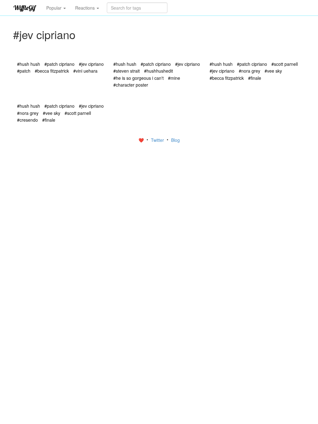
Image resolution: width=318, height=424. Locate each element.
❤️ (142, 140)
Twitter (158, 140)
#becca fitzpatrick (52, 71)
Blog (175, 140)
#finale (254, 78)
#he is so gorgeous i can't (138, 78)
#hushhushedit (158, 71)
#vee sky (273, 71)
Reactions (85, 8)
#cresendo (27, 120)
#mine (174, 78)
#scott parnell (284, 64)
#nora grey (249, 71)
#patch (23, 71)
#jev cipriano (91, 64)
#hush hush (28, 64)
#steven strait (126, 71)
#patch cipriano (59, 64)
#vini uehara (85, 71)
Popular (54, 8)
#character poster (130, 85)
